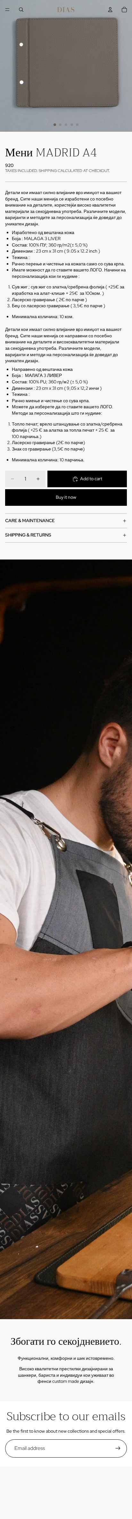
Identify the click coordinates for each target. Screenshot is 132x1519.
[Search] (21, 10)
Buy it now (66, 497)
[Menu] (7, 9)
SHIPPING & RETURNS (28, 535)
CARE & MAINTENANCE (30, 520)
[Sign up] (118, 1448)
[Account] (110, 10)
